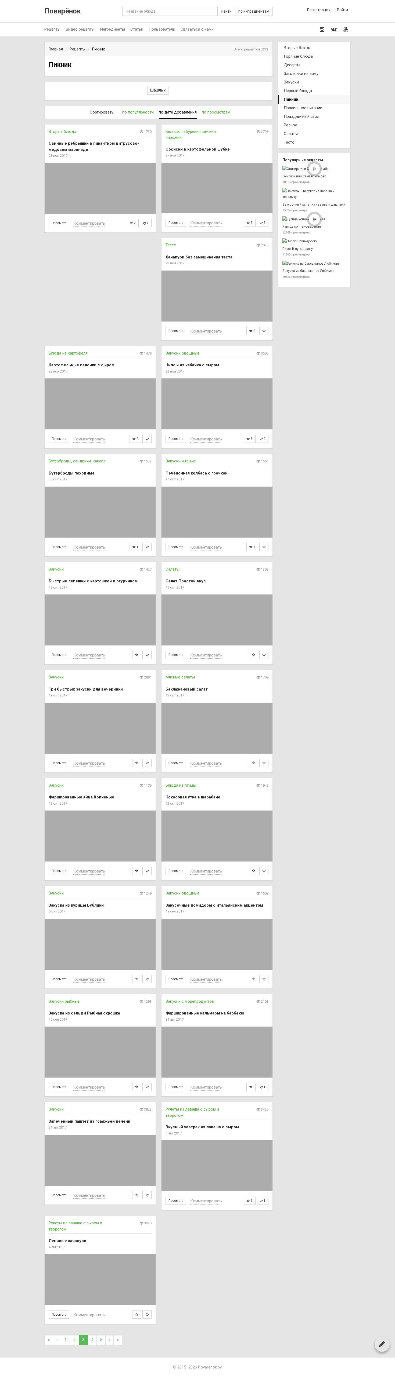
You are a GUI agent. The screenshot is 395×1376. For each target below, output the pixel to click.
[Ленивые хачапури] (100, 1279)
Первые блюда (298, 90)
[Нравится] (263, 331)
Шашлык (158, 90)
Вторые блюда (62, 131)
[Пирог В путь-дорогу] (314, 241)
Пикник (291, 99)
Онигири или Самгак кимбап (304, 176)
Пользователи (162, 29)
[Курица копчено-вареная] (314, 219)
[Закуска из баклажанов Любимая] (314, 264)
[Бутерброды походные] (100, 512)
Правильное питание (303, 107)
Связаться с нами (197, 29)
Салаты (172, 569)
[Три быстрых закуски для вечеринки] (100, 728)
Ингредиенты (112, 29)
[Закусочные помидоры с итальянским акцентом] (216, 944)
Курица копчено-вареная (301, 226)
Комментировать (89, 223)
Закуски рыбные (64, 1001)
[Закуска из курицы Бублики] (100, 944)
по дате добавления (178, 112)
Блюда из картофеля (68, 353)
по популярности (138, 112)
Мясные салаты (180, 677)
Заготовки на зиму (301, 73)
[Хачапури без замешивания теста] (216, 296)
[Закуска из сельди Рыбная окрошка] (100, 1052)
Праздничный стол (301, 116)
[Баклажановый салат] (216, 728)
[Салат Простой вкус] (216, 619)
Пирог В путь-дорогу (297, 249)
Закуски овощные (182, 353)
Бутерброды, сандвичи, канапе (77, 461)
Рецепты (52, 29)
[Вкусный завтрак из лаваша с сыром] (216, 1165)
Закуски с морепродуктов (190, 1001)
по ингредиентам (253, 11)
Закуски (56, 569)
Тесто (171, 245)
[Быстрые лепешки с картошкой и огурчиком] (100, 619)
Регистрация (319, 10)
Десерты (292, 65)
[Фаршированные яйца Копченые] (100, 836)
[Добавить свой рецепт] (382, 1344)
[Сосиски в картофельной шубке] (216, 188)
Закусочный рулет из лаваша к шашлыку (313, 204)
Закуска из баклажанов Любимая (308, 271)
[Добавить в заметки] (136, 655)
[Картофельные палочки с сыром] (100, 403)
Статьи (136, 29)
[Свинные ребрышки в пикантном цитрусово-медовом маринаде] (100, 188)
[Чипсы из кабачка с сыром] (216, 403)
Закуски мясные (181, 461)
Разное (290, 125)
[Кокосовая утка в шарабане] (216, 836)
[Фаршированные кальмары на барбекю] (216, 1052)
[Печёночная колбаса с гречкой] (216, 512)
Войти (342, 10)
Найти (226, 11)
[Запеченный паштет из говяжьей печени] (100, 1160)
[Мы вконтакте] (333, 29)
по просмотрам (216, 112)
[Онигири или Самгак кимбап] (314, 169)
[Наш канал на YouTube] (346, 29)
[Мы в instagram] (322, 29)
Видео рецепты (80, 29)
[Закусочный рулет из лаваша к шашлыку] (314, 194)
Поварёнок (62, 11)
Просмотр (59, 223)
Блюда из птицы (181, 785)
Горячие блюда (298, 56)
